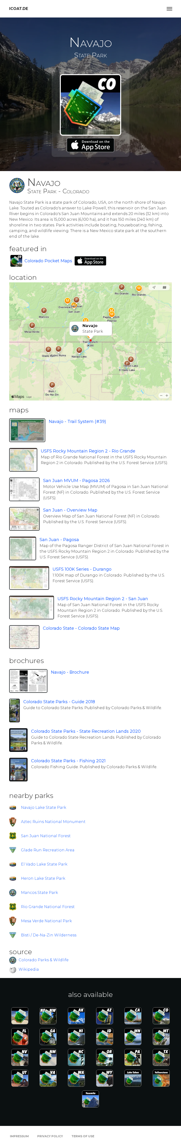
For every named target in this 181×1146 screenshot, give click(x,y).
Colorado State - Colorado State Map (81, 628)
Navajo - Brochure (70, 672)
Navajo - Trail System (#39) (77, 421)
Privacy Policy (50, 1136)
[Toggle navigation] (169, 9)
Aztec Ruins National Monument (53, 821)
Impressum (19, 1136)
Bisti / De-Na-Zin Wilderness (48, 935)
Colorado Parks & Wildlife (44, 960)
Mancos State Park (39, 892)
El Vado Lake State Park (44, 864)
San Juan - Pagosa (59, 539)
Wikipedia (29, 969)
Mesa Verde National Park (46, 921)
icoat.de (18, 8)
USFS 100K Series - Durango (82, 569)
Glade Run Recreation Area (47, 850)
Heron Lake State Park (43, 878)
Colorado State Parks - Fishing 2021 (68, 760)
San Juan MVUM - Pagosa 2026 (76, 480)
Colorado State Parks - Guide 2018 (59, 701)
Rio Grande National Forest (48, 907)
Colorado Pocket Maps (48, 260)
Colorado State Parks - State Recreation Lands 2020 (86, 731)
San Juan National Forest (46, 836)
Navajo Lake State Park (43, 807)
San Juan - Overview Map (70, 510)
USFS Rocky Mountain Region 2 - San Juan (103, 598)
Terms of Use (82, 1136)
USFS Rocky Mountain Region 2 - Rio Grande (88, 451)
